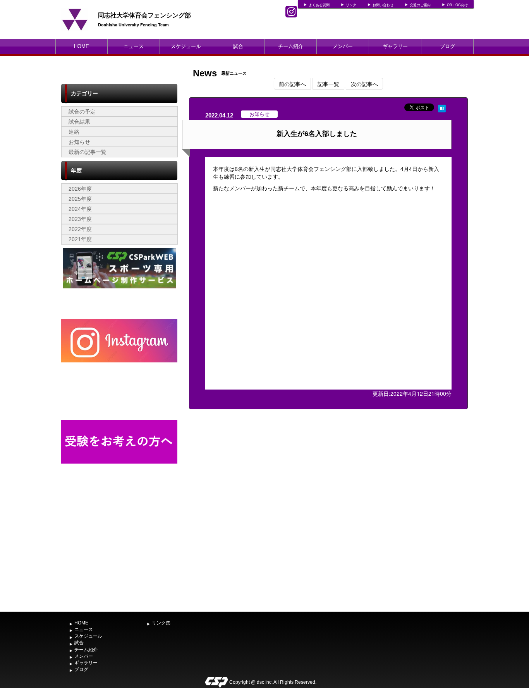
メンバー (343, 46)
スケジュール (186, 46)
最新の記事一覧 (87, 152)
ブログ (447, 46)
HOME (81, 46)
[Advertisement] (119, 550)
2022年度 (80, 229)
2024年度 (80, 209)
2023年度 (80, 219)
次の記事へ (364, 84)
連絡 (74, 132)
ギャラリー (395, 46)
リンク (351, 5)
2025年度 (80, 199)
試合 (238, 46)
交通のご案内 (420, 5)
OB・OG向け (457, 5)
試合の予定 (82, 112)
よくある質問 (319, 5)
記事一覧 (328, 84)
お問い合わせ (383, 5)
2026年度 (80, 189)
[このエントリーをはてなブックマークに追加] (442, 107)
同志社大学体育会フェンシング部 (144, 14)
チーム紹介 (290, 46)
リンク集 (161, 623)
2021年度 (80, 239)
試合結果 (79, 122)
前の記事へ (292, 84)
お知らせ (79, 142)
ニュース (134, 46)
